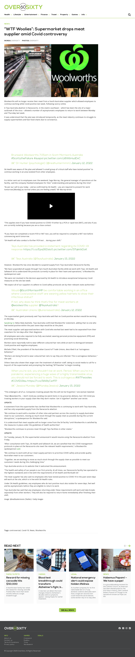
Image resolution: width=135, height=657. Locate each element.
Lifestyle (17, 15)
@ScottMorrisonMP (31, 290)
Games (75, 15)
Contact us (8, 640)
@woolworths (19, 305)
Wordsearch (28, 644)
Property (64, 15)
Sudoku (26, 640)
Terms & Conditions (11, 642)
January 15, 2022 (64, 259)
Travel (54, 15)
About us (7, 638)
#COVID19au (19, 381)
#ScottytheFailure (22, 158)
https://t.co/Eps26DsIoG (38, 249)
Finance (44, 15)
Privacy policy (9, 644)
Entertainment (31, 15)
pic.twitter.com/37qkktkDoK (70, 249)
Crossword (28, 638)
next (129, 545)
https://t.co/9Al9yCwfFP (42, 381)
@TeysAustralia (48, 305)
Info (83, 15)
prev (125, 545)
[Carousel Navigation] (127, 545)
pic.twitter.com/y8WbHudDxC (62, 158)
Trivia (26, 642)
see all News (67, 610)
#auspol (38, 158)
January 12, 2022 (82, 163)
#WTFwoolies (84, 377)
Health (7, 15)
